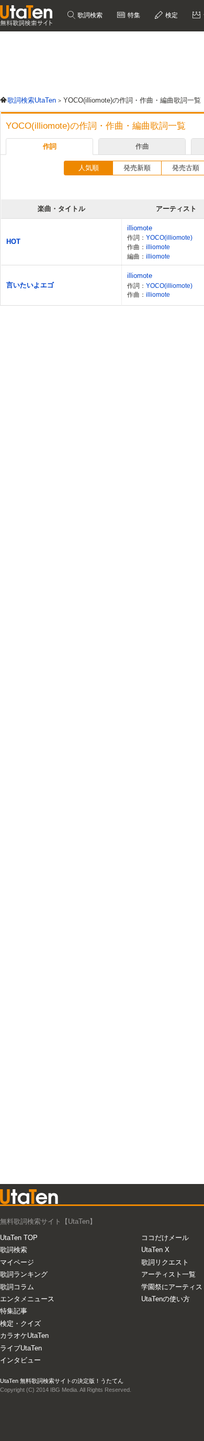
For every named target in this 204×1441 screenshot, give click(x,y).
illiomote (139, 228)
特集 (133, 15)
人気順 (88, 168)
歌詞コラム (17, 1287)
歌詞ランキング (24, 1274)
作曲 (142, 146)
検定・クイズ (20, 1323)
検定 (171, 15)
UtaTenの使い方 (165, 1299)
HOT (13, 241)
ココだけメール (165, 1238)
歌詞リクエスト (165, 1262)
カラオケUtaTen (24, 1335)
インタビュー (20, 1360)
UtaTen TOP (19, 1238)
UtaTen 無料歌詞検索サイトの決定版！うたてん (61, 1381)
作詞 (49, 146)
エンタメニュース (27, 1299)
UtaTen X (155, 1250)
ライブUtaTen (21, 1348)
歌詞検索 (89, 15)
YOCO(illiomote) (169, 237)
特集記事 (13, 1311)
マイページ (17, 1262)
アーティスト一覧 (168, 1274)
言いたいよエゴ (30, 285)
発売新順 (137, 168)
